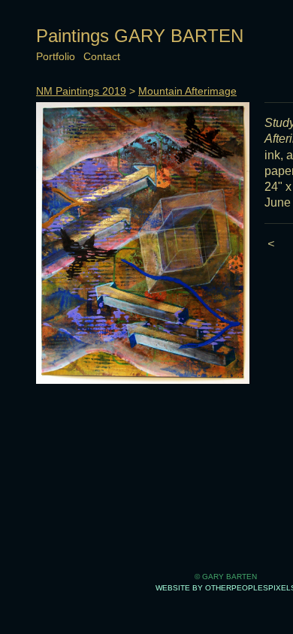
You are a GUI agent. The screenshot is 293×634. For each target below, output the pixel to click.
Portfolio (55, 56)
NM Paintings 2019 (81, 91)
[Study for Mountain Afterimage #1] (142, 243)
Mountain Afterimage (187, 91)
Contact (101, 56)
